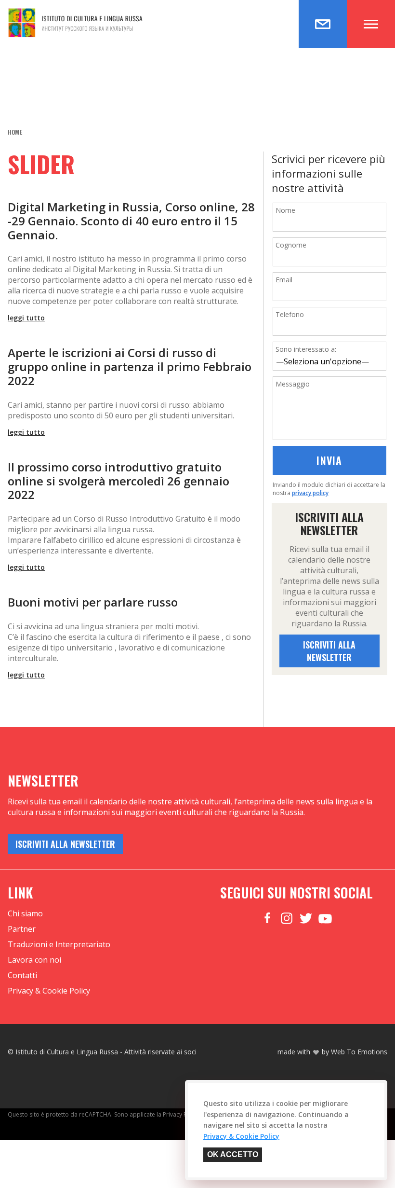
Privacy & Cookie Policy (49, 990)
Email (284, 279)
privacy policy (310, 493)
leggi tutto (26, 317)
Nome (285, 210)
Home (15, 132)
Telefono (290, 314)
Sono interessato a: (306, 349)
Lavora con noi (34, 959)
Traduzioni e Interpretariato (59, 944)
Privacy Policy (181, 1114)
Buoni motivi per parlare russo (93, 602)
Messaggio (293, 383)
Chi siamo (25, 913)
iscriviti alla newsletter (329, 650)
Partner (22, 929)
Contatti (22, 975)
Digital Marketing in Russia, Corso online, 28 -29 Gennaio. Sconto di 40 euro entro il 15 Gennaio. (131, 221)
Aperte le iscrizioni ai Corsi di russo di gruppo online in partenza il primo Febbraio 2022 (129, 366)
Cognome (291, 244)
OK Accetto (232, 1154)
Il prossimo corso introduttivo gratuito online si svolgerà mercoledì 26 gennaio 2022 (118, 481)
